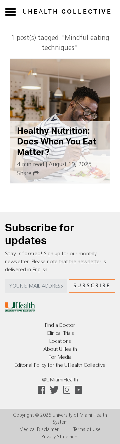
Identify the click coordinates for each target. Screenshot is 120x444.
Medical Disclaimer (39, 429)
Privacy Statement (60, 437)
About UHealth (60, 349)
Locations (60, 341)
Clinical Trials (60, 333)
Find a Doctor (60, 325)
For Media (60, 357)
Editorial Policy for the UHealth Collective (60, 365)
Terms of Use (87, 429)
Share (25, 173)
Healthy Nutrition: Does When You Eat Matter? (56, 141)
